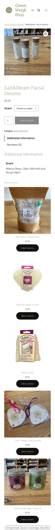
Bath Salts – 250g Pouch (27, 237)
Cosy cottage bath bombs (27, 440)
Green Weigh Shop (20, 10)
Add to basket (27, 120)
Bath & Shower (17, 24)
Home (6, 24)
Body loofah (28, 372)
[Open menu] (32, 10)
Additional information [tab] (21, 138)
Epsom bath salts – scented (27, 508)
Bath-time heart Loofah (27, 304)
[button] (45, 33)
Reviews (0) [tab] (14, 144)
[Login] (46, 10)
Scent (8, 108)
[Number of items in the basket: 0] (38, 10)
